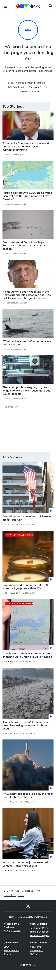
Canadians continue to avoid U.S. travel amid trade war (26, 518)
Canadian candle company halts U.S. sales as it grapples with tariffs (25, 587)
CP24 (6, 946)
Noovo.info (35, 946)
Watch (30, 82)
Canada (20, 82)
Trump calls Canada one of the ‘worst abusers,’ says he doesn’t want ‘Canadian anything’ (25, 146)
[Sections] (5, 6)
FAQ (38, 890)
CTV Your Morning (17, 87)
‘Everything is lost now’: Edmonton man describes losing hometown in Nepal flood (26, 725)
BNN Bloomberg (12, 950)
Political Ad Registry (40, 935)
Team (21, 895)
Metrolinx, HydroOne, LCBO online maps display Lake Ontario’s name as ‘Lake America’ (27, 196)
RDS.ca (33, 954)
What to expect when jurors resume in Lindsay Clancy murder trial (25, 864)
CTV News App (11, 890)
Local (11, 82)
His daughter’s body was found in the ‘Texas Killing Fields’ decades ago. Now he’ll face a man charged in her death (26, 295)
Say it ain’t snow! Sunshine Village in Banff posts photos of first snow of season (24, 245)
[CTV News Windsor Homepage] (28, 6)
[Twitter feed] (28, 906)
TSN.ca (7, 954)
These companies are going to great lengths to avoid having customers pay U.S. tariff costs (26, 390)
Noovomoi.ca (36, 950)
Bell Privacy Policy (39, 928)
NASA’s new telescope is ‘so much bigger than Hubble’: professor (27, 795)
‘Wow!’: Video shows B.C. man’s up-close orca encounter (27, 343)
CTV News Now (25, 91)
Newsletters (10, 895)
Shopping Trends (38, 87)
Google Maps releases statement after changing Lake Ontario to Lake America (27, 655)
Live (37, 91)
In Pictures (41, 82)
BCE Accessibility (12, 931)
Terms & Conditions (39, 931)
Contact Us (27, 890)
